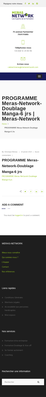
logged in (19, 215)
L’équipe (5, 262)
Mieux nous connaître (11, 252)
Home (4, 124)
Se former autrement (14, 350)
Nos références (8, 271)
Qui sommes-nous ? (10, 257)
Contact (5, 267)
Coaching (9, 355)
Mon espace (10, 315)
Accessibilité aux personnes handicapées (16, 308)
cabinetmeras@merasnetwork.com (23, 67)
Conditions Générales (14, 297)
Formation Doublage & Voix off (18, 345)
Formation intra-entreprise (16, 341)
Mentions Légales (12, 302)
